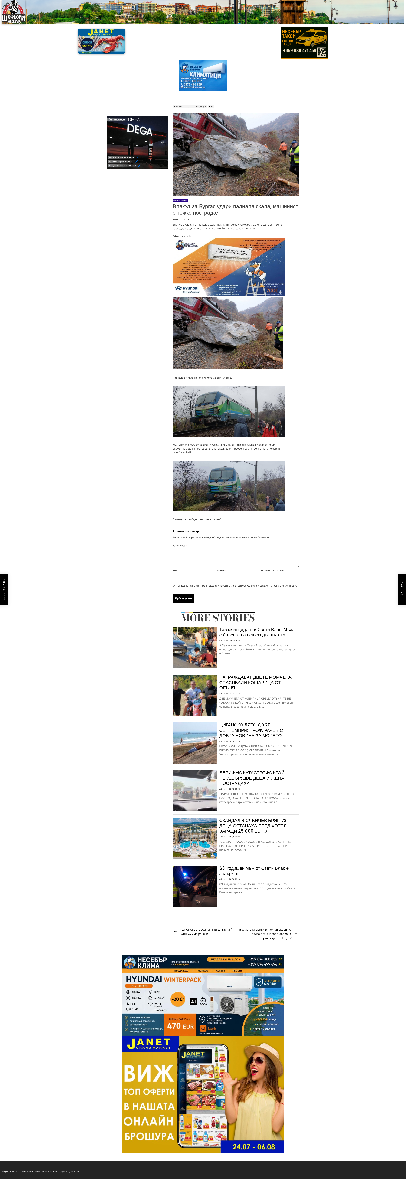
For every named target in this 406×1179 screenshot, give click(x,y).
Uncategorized (180, 201)
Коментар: (180, 545)
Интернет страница (273, 570)
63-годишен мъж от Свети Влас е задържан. (254, 871)
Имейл (221, 570)
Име (176, 570)
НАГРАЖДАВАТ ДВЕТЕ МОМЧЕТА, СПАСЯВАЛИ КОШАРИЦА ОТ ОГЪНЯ (255, 682)
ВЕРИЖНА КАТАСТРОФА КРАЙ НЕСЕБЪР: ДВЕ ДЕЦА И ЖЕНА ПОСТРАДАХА (251, 778)
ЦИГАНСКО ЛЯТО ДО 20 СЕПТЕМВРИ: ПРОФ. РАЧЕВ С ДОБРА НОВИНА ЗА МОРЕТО (251, 730)
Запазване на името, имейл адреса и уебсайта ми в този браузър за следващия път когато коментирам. (236, 585)
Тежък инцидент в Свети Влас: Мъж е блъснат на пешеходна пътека (256, 632)
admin (175, 219)
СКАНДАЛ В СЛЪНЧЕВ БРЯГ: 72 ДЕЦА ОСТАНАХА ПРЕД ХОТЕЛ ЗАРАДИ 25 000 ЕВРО (252, 825)
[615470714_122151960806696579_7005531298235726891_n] (229, 239)
